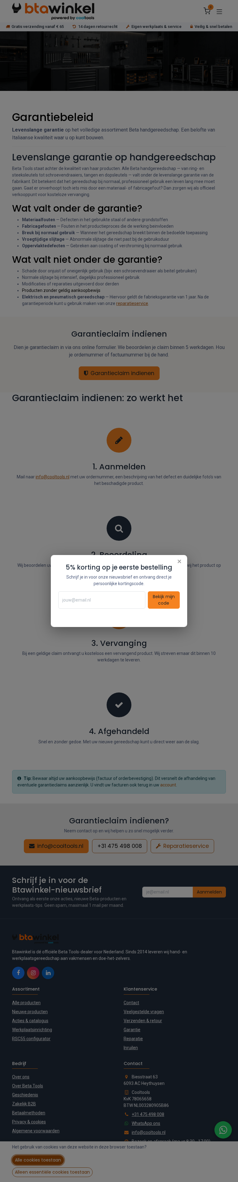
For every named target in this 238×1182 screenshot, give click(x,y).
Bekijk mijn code (164, 599)
